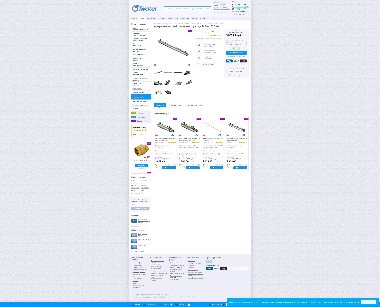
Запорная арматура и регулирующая (140, 39)
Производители (152, 19)
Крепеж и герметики (140, 69)
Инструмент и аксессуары (138, 45)
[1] (211, 36)
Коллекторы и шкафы (138, 59)
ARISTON (144, 185)
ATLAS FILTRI (145, 188)
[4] (215, 36)
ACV (132, 180)
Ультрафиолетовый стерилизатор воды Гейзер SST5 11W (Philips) (189, 139)
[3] (214, 36)
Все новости (135, 226)
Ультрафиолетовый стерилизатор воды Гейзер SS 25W (237, 139)
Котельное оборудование (138, 64)
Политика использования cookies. (350, 302)
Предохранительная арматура (140, 79)
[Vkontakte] (207, 261)
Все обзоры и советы (137, 251)
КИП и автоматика (139, 55)
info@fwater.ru (241, 11)
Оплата (170, 19)
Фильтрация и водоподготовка (139, 97)
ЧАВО (177, 19)
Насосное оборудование (138, 73)
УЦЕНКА (135, 108)
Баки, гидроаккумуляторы (140, 28)
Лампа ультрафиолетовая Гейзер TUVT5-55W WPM (213, 139)
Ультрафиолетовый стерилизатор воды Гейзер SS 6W (165, 139)
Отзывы (194, 19)
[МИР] (236, 60)
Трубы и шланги (138, 92)
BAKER (133, 190)
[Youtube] (210, 261)
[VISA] (229, 60)
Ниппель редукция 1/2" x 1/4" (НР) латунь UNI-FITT (141, 161)
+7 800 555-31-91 (242, 7)
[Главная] (154, 23)
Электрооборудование (141, 105)
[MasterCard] (243, 60)
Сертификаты (185, 19)
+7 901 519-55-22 (242, 9)
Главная (134, 19)
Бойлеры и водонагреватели (139, 34)
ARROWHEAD (135, 188)
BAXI (142, 190)
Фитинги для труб (139, 101)
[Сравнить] (156, 167)
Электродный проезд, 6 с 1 (222, 9)
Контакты (202, 19)
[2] (212, 36)
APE (142, 183)
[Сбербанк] (236, 64)
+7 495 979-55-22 (242, 4)
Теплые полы (137, 89)
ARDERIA (133, 185)
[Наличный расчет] (229, 64)
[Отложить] (160, 167)
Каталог (142, 19)
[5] (217, 36)
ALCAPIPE (144, 180)
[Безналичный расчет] (243, 64)
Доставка (162, 19)
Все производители (137, 193)
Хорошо (368, 302)
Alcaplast (134, 183)
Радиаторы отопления (137, 84)
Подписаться (140, 209)
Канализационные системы (139, 50)
